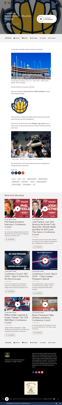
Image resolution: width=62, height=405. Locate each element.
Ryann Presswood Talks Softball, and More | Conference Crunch (43, 318)
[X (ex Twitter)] (33, 372)
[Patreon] (42, 372)
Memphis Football (31, 179)
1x (57, 399)
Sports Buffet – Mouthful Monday (22, 403)
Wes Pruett (8, 24)
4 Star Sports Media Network (17, 360)
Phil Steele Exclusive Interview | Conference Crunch (15, 224)
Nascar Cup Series (16, 184)
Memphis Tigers (15, 181)
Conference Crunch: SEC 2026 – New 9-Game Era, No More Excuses (17, 276)
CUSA (19, 179)
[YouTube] (39, 372)
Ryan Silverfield (27, 184)
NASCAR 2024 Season (41, 181)
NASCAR (32, 181)
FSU (24, 179)
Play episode (11, 239)
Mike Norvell (25, 181)
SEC (34, 184)
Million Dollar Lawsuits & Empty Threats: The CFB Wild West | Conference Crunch (16, 318)
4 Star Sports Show (10, 13)
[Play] (7, 399)
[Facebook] (36, 372)
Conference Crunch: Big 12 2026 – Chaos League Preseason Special (44, 276)
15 (3, 399)
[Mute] (54, 399)
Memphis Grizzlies (43, 179)
